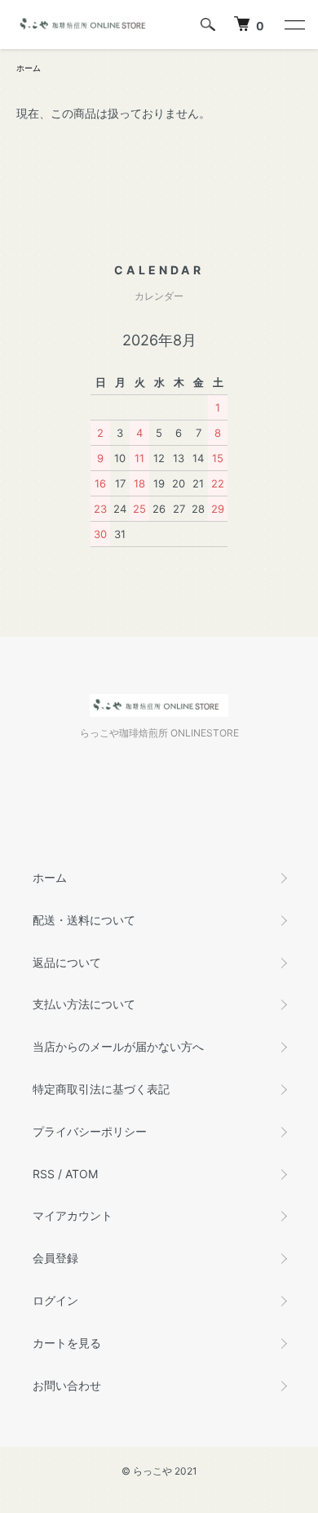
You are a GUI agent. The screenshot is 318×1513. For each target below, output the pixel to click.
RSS (44, 1174)
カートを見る (67, 1343)
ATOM (81, 1174)
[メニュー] (293, 24)
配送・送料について (84, 920)
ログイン (55, 1300)
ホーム (28, 68)
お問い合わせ (67, 1385)
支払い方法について (84, 1004)
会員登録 (55, 1258)
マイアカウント (73, 1215)
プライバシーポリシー (90, 1131)
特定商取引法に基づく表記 (101, 1089)
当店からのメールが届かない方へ (118, 1046)
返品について (67, 962)
